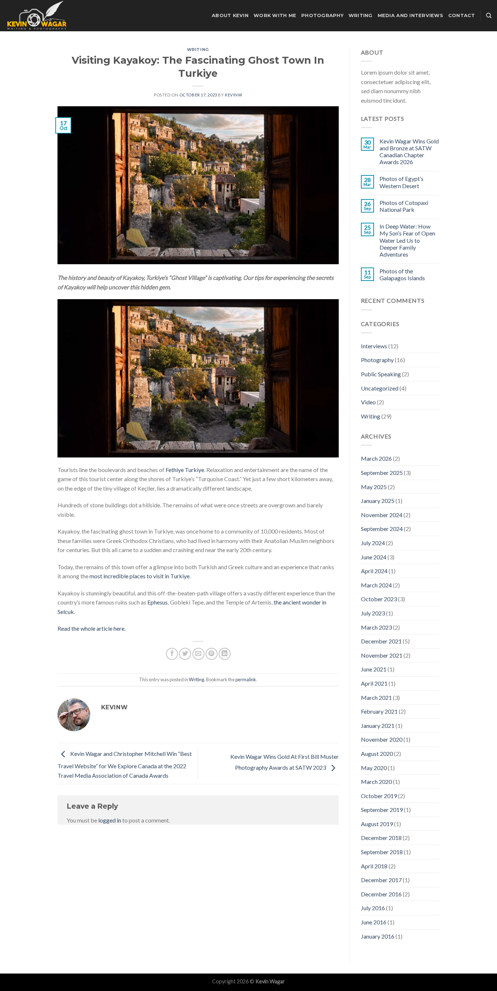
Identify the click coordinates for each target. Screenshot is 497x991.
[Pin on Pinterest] (212, 654)
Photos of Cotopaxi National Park (403, 206)
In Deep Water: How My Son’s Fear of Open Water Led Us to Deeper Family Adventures (407, 240)
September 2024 (382, 528)
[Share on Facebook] (172, 654)
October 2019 (379, 795)
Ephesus (157, 602)
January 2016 (377, 936)
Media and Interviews (410, 15)
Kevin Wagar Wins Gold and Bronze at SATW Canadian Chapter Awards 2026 (409, 152)
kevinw (233, 94)
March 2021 (376, 697)
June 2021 (373, 669)
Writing (361, 15)
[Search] (489, 16)
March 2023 (376, 627)
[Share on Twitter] (185, 654)
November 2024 (381, 514)
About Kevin (230, 15)
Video (368, 402)
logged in (109, 820)
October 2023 (379, 598)
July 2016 (373, 907)
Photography (322, 15)
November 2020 (381, 739)
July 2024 (373, 542)
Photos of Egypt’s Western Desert (401, 182)
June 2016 (373, 922)
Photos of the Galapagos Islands (402, 274)
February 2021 (379, 711)
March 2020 (376, 781)
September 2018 (382, 851)
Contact (461, 15)
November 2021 (381, 655)
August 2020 (377, 753)
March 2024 (376, 585)
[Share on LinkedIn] (225, 654)
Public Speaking (381, 373)
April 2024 (374, 570)
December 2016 (381, 894)
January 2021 (377, 725)
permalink (245, 679)
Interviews (374, 345)
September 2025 (382, 472)
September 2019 (382, 809)
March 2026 (376, 458)
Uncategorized (379, 388)
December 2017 (381, 879)
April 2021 (374, 683)
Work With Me (275, 15)
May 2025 (374, 486)
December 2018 (381, 837)
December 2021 (381, 641)
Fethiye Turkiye (185, 469)
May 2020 (374, 767)
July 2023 (373, 613)
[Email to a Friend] (198, 654)
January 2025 (377, 500)
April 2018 (374, 866)
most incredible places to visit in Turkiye (140, 575)
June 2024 (373, 557)
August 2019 (377, 823)
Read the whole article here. (91, 628)
